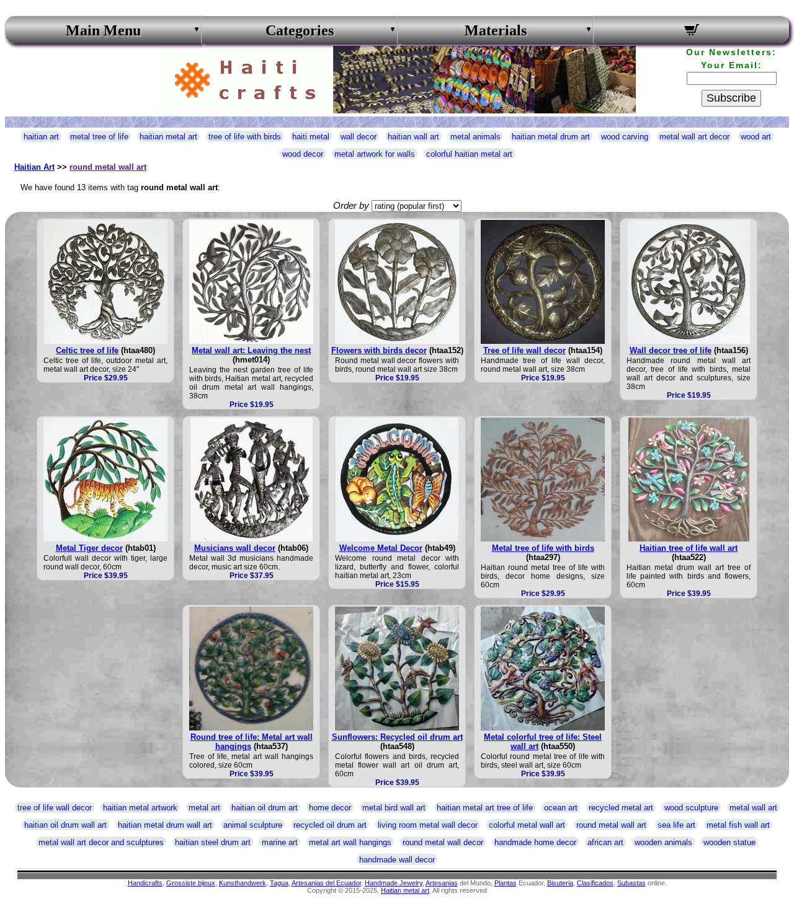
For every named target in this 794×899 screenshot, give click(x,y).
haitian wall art (413, 136)
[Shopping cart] (691, 31)
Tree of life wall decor (524, 350)
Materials (496, 30)
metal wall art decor (694, 136)
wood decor (302, 154)
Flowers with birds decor (379, 350)
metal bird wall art (394, 807)
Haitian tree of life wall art (689, 548)
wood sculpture (691, 807)
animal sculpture (252, 825)
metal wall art (753, 807)
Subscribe (731, 98)
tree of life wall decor (54, 807)
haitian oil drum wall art (65, 825)
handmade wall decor (397, 859)
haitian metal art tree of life (485, 807)
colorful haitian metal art (469, 154)
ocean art (561, 807)
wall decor (359, 136)
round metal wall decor (443, 842)
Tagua (279, 883)
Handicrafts (145, 883)
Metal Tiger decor (89, 548)
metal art (204, 807)
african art (605, 842)
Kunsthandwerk (242, 883)
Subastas (631, 883)
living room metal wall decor (428, 825)
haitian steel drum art (213, 842)
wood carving (624, 136)
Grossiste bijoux (190, 883)
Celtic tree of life (87, 350)
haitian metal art (168, 136)
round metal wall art (107, 167)
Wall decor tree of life (670, 350)
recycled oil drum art (330, 825)
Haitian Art (34, 167)
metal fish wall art (738, 825)
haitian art (41, 136)
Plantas (505, 883)
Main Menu (103, 30)
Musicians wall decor (234, 548)
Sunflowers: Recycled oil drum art (397, 737)
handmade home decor (535, 842)
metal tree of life (99, 136)
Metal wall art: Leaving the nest (251, 350)
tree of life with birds (244, 136)
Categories (299, 30)
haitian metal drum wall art (165, 825)
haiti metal (310, 136)
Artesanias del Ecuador (326, 883)
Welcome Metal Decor (380, 548)
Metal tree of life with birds (543, 548)
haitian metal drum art (551, 136)
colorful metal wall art (527, 825)
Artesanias (442, 883)
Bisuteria (560, 883)
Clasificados (595, 883)
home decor (330, 807)
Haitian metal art (405, 890)
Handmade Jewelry (393, 883)
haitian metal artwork (140, 807)
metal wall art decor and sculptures (101, 842)
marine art (280, 842)
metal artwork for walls (374, 154)
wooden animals (663, 842)
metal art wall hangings (350, 842)
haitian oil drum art (264, 807)
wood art (756, 136)
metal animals (475, 136)
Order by (351, 205)
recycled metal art (621, 807)
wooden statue (729, 842)
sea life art (676, 825)
